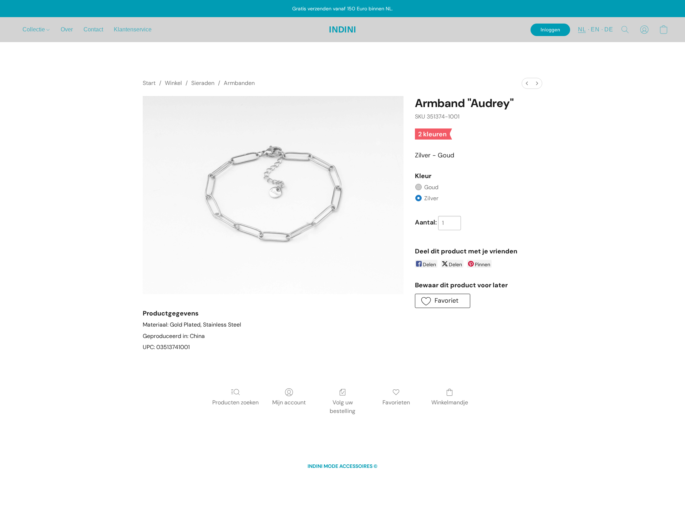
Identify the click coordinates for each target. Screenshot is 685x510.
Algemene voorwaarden (310, 479)
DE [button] (608, 29)
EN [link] (267, 479)
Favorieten (396, 402)
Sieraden (202, 83)
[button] (342, 30)
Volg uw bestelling (342, 407)
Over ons (386, 479)
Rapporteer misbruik (423, 479)
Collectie (34, 29)
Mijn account (289, 402)
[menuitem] (527, 83)
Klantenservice (133, 29)
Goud (431, 187)
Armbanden (239, 83)
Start (149, 83)
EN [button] (595, 29)
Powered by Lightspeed (342, 491)
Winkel (173, 83)
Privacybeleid (356, 479)
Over (67, 29)
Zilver (431, 198)
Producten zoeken (235, 402)
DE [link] (276, 479)
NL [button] (582, 29)
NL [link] (258, 479)
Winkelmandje (449, 402)
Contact (93, 29)
